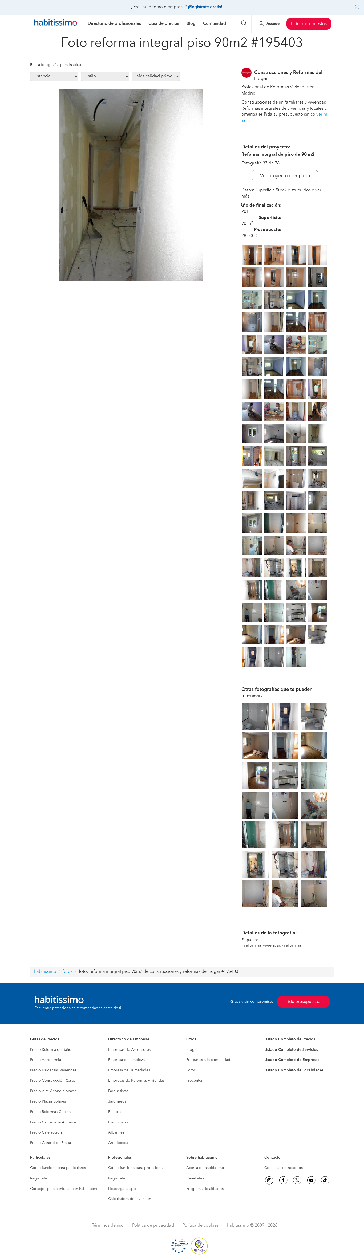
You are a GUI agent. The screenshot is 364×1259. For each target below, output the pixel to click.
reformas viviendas (262, 945)
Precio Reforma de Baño (50, 1050)
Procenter (194, 1081)
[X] (297, 1180)
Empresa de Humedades (129, 1070)
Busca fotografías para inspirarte (57, 65)
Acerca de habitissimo (205, 1168)
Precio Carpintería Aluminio (54, 1122)
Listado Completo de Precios (289, 1039)
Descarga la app (122, 1189)
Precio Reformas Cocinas (51, 1112)
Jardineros (117, 1101)
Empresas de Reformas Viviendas (136, 1081)
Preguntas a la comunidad (208, 1060)
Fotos (191, 1070)
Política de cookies (201, 1225)
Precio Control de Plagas (51, 1143)
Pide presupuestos (309, 24)
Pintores (115, 1112)
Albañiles (116, 1132)
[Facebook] (283, 1180)
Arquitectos (118, 1143)
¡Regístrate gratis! (205, 7)
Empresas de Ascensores (129, 1050)
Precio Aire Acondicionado (53, 1091)
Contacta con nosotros (283, 1168)
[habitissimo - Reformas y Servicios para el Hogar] (56, 24)
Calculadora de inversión (129, 1199)
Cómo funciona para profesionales (137, 1168)
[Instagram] (269, 1180)
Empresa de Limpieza (126, 1060)
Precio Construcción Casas (52, 1081)
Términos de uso (108, 1225)
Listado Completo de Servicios (291, 1050)
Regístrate (38, 1178)
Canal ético (195, 1178)
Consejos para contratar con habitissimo (64, 1189)
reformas (293, 945)
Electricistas (118, 1122)
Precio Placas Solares (48, 1101)
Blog (190, 1050)
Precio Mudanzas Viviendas (53, 1070)
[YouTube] (311, 1180)
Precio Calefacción (46, 1132)
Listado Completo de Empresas (291, 1060)
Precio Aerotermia (45, 1060)
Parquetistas (118, 1091)
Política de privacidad (153, 1225)
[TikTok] (325, 1180)
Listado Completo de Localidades (293, 1070)
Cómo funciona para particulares (58, 1168)
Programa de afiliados (205, 1189)
